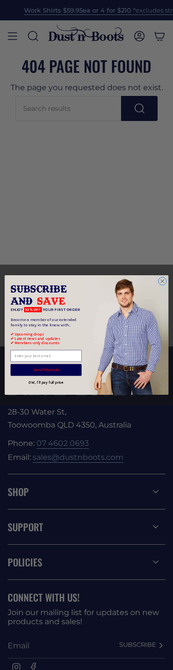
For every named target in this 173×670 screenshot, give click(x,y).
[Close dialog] (162, 281)
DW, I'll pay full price (45, 382)
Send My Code (46, 370)
